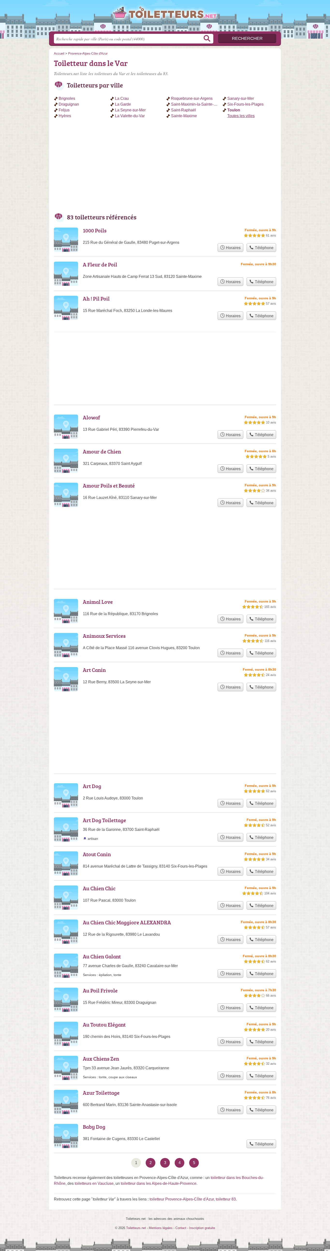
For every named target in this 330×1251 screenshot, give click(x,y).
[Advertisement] (165, 167)
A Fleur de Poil (100, 264)
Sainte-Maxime (184, 116)
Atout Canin (97, 854)
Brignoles (67, 98)
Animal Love (98, 601)
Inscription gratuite (202, 1228)
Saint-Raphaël (183, 110)
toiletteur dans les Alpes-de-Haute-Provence (158, 1183)
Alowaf (91, 417)
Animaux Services (104, 636)
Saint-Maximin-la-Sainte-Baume (195, 104)
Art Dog (92, 786)
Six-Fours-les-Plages (245, 104)
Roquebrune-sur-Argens (192, 98)
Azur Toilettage (101, 1092)
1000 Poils (95, 230)
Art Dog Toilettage (104, 820)
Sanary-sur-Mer (240, 98)
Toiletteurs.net (165, 17)
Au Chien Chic (99, 888)
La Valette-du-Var (130, 116)
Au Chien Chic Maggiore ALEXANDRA (127, 922)
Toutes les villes (241, 116)
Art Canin (94, 670)
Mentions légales (160, 1228)
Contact (180, 1228)
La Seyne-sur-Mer (130, 110)
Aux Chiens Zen (101, 1058)
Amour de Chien (102, 451)
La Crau (122, 98)
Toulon (233, 110)
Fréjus (64, 110)
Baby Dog (94, 1126)
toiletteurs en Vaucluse (94, 1183)
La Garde (123, 104)
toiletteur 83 (226, 1199)
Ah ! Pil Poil (96, 298)
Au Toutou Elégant (104, 1024)
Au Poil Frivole (100, 990)
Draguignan (69, 104)
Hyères (65, 116)
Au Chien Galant (102, 956)
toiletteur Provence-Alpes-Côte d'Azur (182, 1199)
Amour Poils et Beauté (109, 485)
